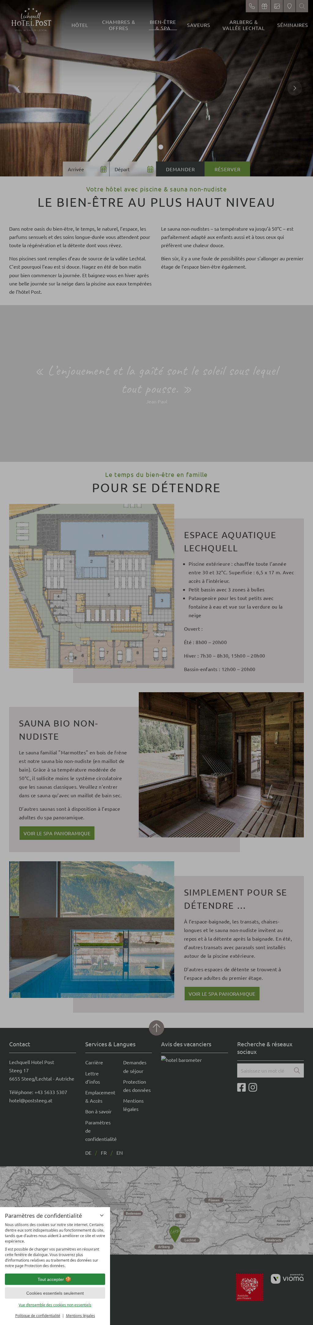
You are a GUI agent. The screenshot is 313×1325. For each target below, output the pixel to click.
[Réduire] (102, 1215)
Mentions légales (80, 1315)
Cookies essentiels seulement (55, 1293)
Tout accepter (51, 1279)
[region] (55, 1245)
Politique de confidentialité (37, 1315)
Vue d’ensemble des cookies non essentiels (55, 1305)
